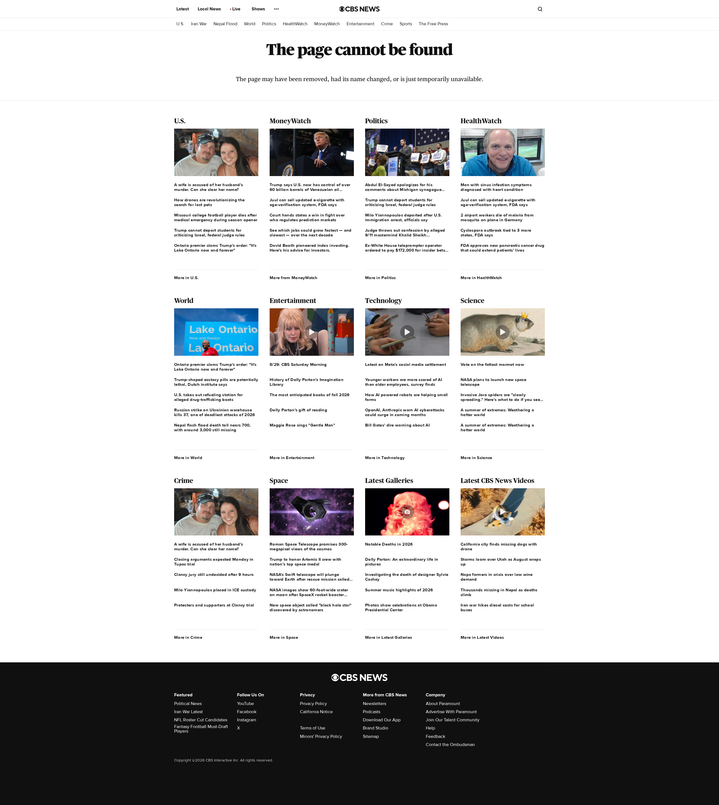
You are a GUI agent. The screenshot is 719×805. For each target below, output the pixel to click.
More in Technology (385, 457)
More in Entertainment (292, 457)
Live (237, 9)
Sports (406, 24)
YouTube (245, 703)
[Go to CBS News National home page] (359, 9)
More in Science (476, 457)
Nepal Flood (225, 24)
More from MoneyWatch (293, 277)
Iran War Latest (188, 712)
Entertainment (360, 24)
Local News (210, 9)
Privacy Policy (313, 703)
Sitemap (371, 736)
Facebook (246, 712)
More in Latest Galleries (388, 637)
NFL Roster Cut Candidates (200, 720)
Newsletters (374, 703)
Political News (188, 703)
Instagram (246, 720)
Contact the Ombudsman (450, 744)
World (249, 24)
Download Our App (382, 720)
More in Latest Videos (482, 637)
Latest (183, 9)
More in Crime (188, 637)
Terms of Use (312, 728)
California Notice (316, 712)
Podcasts (371, 712)
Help (430, 728)
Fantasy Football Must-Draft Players (201, 728)
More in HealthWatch (481, 277)
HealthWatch (295, 24)
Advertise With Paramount (451, 712)
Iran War (199, 24)
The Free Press (433, 24)
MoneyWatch (327, 24)
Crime (387, 24)
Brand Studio (375, 728)
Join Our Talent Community (452, 720)
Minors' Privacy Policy (321, 736)
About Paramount (443, 703)
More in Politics (380, 277)
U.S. (180, 24)
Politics (269, 24)
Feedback (435, 736)
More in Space (284, 637)
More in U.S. (186, 277)
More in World (188, 457)
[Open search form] (540, 9)
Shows (259, 9)
